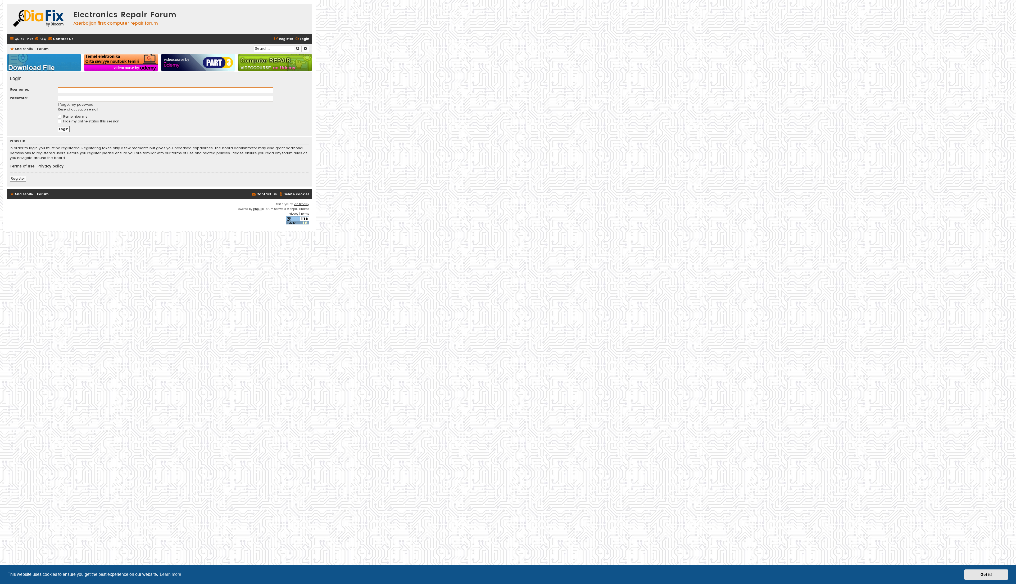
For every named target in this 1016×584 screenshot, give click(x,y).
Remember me (74, 116)
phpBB (257, 209)
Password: (19, 98)
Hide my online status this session (90, 121)
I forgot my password (75, 105)
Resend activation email (78, 109)
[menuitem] (40, 39)
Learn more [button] (170, 574)
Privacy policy (51, 166)
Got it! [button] (986, 574)
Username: (19, 89)
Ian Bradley (301, 204)
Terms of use (22, 166)
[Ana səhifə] (38, 19)
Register (18, 178)
